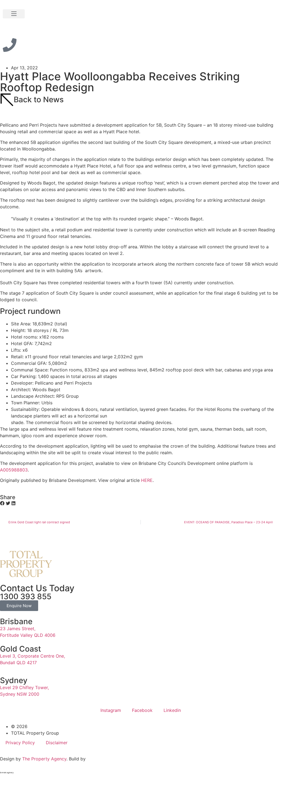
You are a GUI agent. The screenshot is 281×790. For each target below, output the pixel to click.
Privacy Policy (20, 742)
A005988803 (14, 470)
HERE (147, 480)
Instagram (110, 710)
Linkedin (172, 710)
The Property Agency (44, 758)
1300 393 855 (25, 596)
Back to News (39, 99)
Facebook (142, 710)
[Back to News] (7, 100)
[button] (14, 13)
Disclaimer (57, 742)
